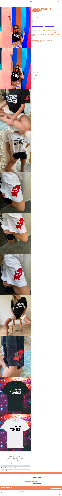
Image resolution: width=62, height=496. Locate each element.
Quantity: (33, 21)
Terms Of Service (23, 492)
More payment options (43, 28)
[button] (60, 1)
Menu (1, 1)
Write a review (37, 477)
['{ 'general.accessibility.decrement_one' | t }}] (31, 22)
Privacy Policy (23, 491)
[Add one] (34, 22)
